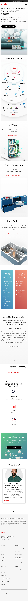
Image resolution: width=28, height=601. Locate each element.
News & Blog (18, 569)
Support (3, 584)
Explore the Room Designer (13, 233)
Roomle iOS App (19, 562)
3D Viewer (7, 76)
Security (3, 557)
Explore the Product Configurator (13, 175)
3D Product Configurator (21, 548)
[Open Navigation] (24, 4)
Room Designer (18, 554)
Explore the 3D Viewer (13, 135)
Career (2, 551)
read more (6, 500)
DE (25, 1)
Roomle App (17, 1)
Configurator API (5, 581)
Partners (3, 572)
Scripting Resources (5, 578)
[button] (8, 360)
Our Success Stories (13, 372)
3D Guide (3, 575)
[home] (4, 4)
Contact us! (14, 447)
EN (23, 1)
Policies (3, 554)
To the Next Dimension (8, 26)
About (2, 548)
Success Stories (4, 569)
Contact (3, 560)
